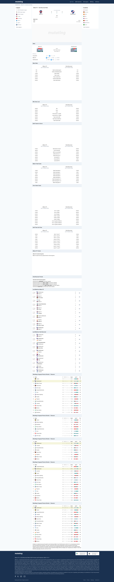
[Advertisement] (57, 33)
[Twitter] (18, 576)
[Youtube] (25, 576)
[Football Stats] (19, 2)
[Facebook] (16, 576)
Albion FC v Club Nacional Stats (26, 4)
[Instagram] (22, 576)
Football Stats (17, 4)
